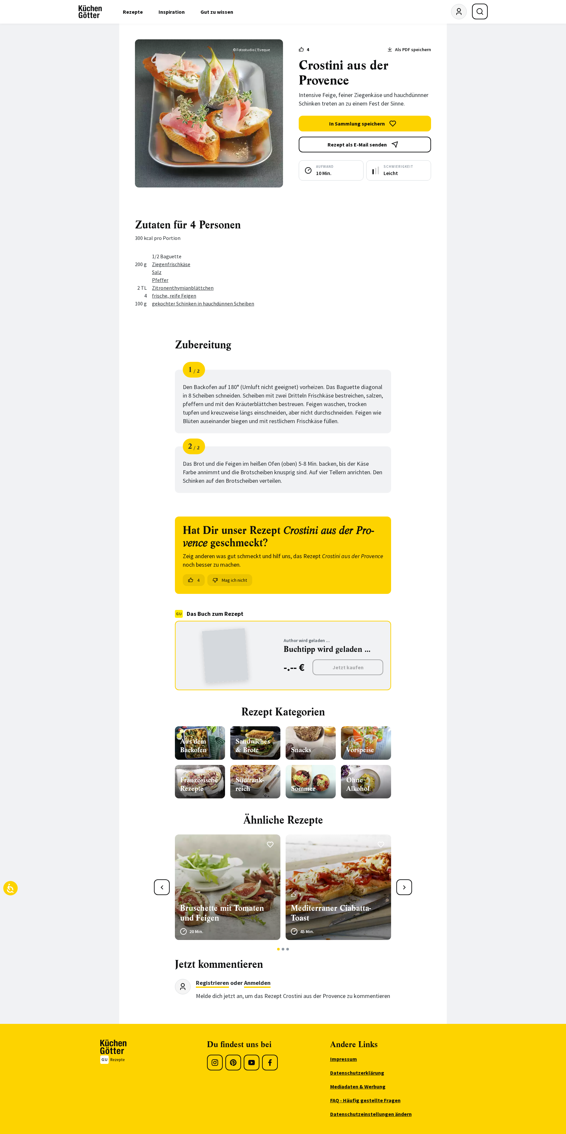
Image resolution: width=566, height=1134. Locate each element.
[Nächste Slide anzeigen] (404, 887)
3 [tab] (288, 949)
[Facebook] (270, 1062)
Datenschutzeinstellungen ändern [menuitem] (371, 1114)
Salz (156, 272)
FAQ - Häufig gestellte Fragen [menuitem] (365, 1100)
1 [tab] (278, 949)
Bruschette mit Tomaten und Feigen (222, 913)
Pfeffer (160, 280)
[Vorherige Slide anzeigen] (162, 887)
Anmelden (257, 983)
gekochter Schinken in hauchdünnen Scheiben (203, 303)
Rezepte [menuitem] (133, 12)
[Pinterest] (233, 1062)
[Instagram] (215, 1062)
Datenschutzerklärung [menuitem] (357, 1072)
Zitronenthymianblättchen (183, 287)
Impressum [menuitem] (343, 1059)
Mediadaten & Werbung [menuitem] (358, 1086)
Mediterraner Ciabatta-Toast (331, 913)
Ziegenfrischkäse (171, 264)
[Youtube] (251, 1062)
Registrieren (212, 983)
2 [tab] (283, 949)
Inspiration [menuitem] (172, 12)
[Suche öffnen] (480, 11)
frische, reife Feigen (174, 295)
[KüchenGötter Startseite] (90, 12)
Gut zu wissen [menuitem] (216, 12)
